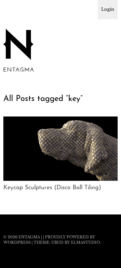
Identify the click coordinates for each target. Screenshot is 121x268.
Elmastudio (85, 242)
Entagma (29, 237)
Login (107, 9)
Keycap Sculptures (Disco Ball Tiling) (52, 188)
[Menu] (11, 8)
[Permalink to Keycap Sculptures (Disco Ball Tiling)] (60, 178)
